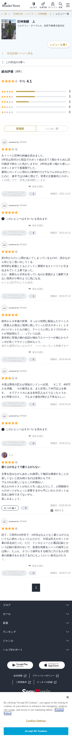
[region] (36, 715)
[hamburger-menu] (68, 5)
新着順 (20, 128)
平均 (22, 81)
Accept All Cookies (36, 731)
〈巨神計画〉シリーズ (22, 14)
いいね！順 (51, 128)
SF (5, 14)
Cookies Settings (36, 720)
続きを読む (38, 186)
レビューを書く (59, 44)
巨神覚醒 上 (44, 14)
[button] (46, 682)
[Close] (68, 697)
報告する (59, 510)
